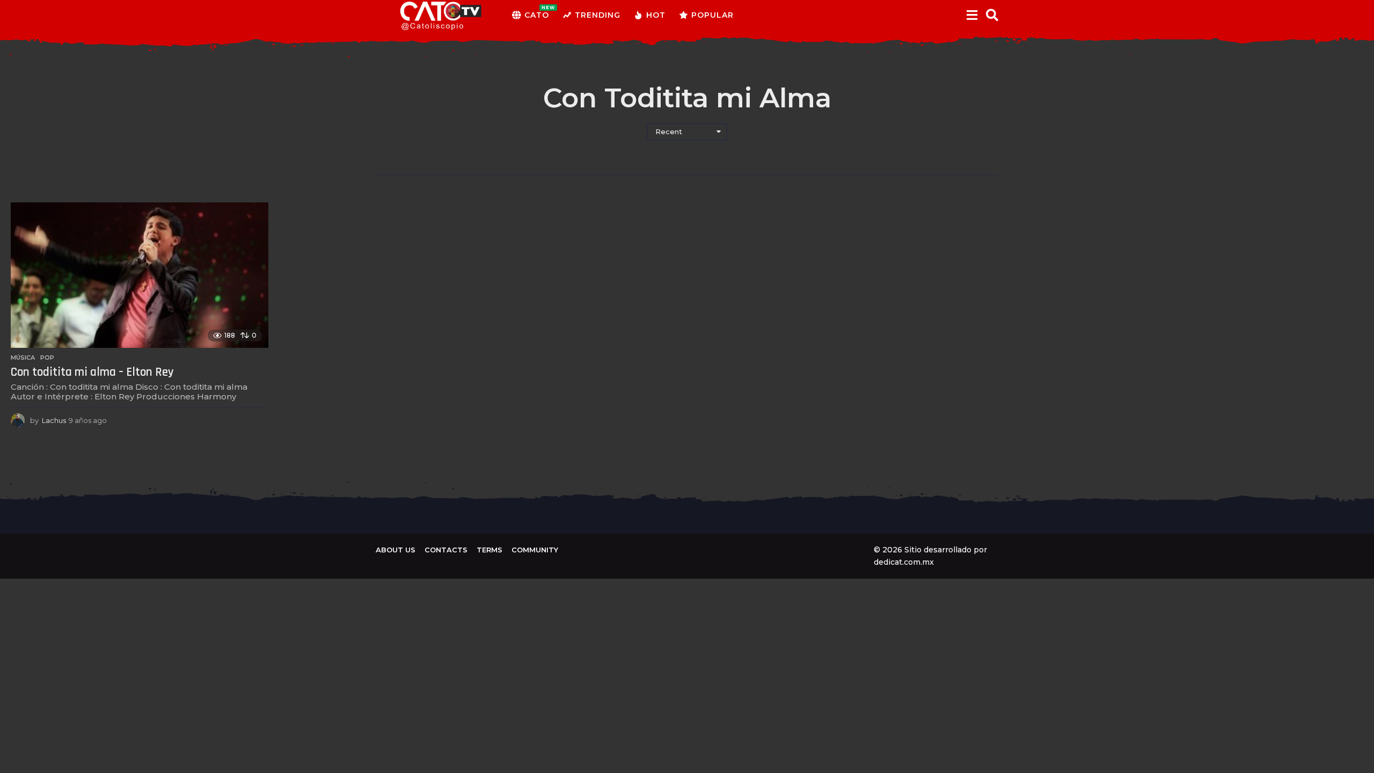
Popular (712, 15)
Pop (47, 357)
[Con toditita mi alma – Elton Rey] (139, 275)
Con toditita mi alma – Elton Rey (92, 372)
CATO (536, 12)
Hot (656, 15)
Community (534, 549)
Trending (597, 15)
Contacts (446, 549)
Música (23, 357)
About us (395, 549)
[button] (972, 15)
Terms (489, 549)
